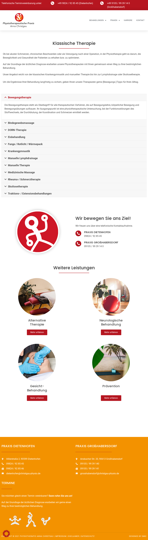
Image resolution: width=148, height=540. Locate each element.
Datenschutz (88, 536)
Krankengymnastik (19, 151)
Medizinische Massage (21, 172)
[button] (74, 97)
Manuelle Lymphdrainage (23, 158)
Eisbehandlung (16, 137)
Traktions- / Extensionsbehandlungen (30, 193)
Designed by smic (138, 536)
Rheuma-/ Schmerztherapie (24, 179)
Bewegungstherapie (19, 97)
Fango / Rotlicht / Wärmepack (25, 144)
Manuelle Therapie (19, 165)
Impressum (60, 536)
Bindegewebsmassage (21, 122)
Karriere (128, 20)
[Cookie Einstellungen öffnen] (6, 536)
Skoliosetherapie (18, 186)
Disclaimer (73, 536)
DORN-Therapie (17, 129)
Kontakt (140, 20)
